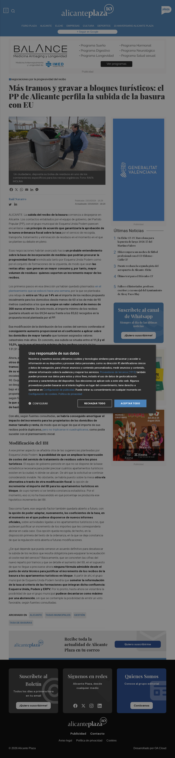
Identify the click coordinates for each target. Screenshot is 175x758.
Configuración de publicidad (58, 389)
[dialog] (87, 379)
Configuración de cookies (43, 394)
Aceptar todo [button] (130, 403)
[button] (38, 403)
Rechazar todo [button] (94, 403)
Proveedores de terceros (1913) (118, 372)
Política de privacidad (70, 394)
